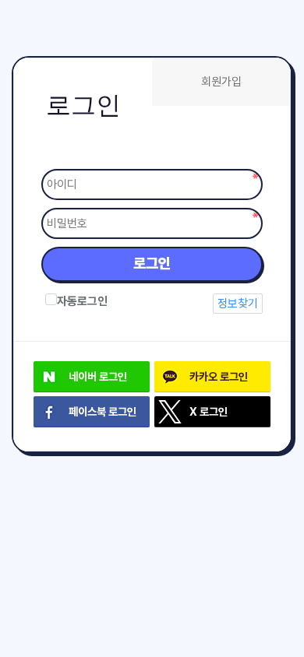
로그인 (152, 263)
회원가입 (221, 82)
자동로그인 (82, 301)
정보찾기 (237, 304)
